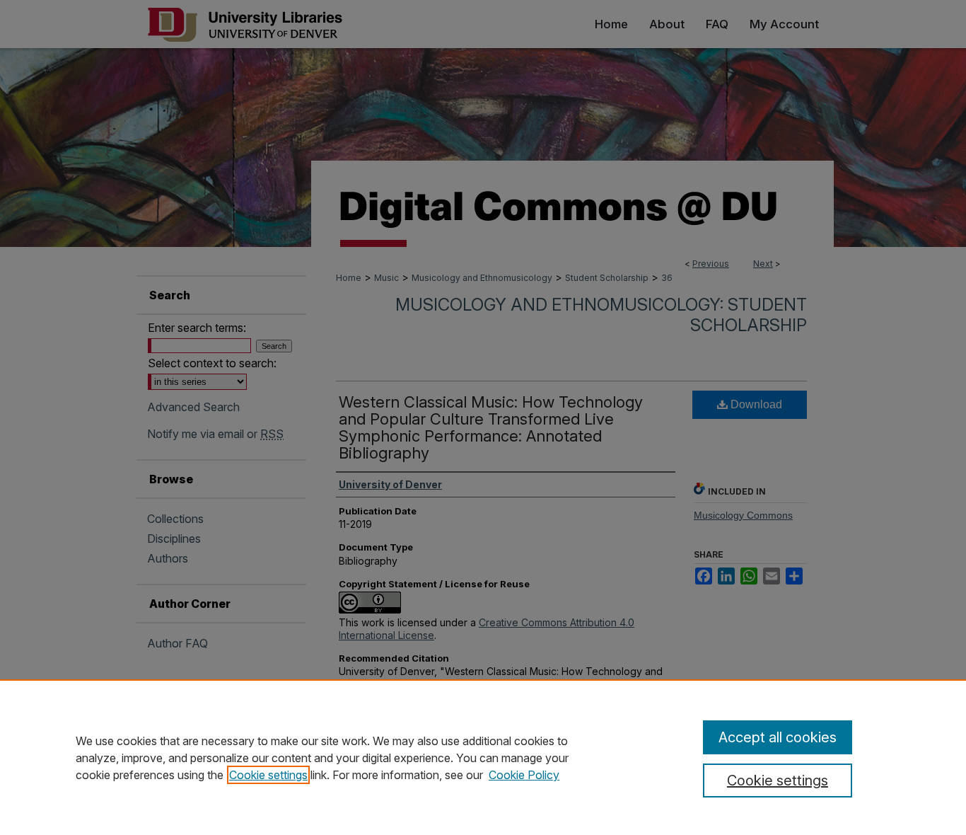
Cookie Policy (524, 775)
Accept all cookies (777, 737)
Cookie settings (268, 775)
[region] (483, 757)
